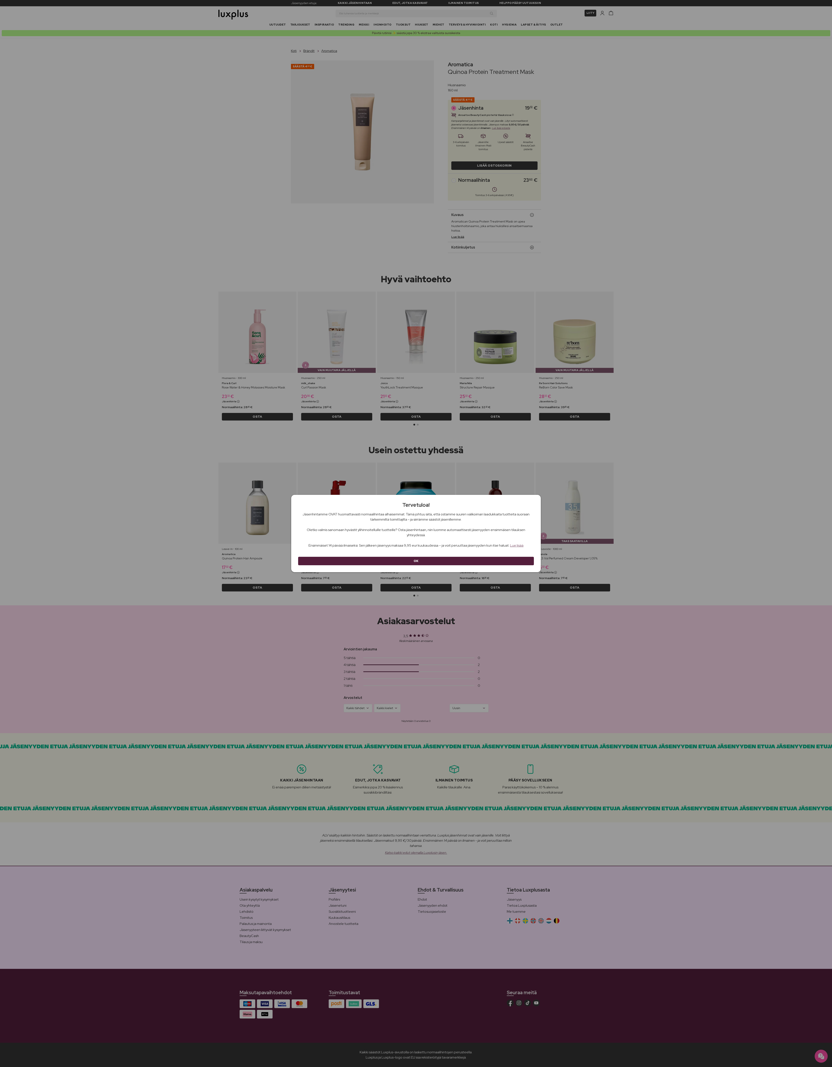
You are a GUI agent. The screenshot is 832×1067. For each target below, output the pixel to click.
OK (416, 561)
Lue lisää (516, 545)
